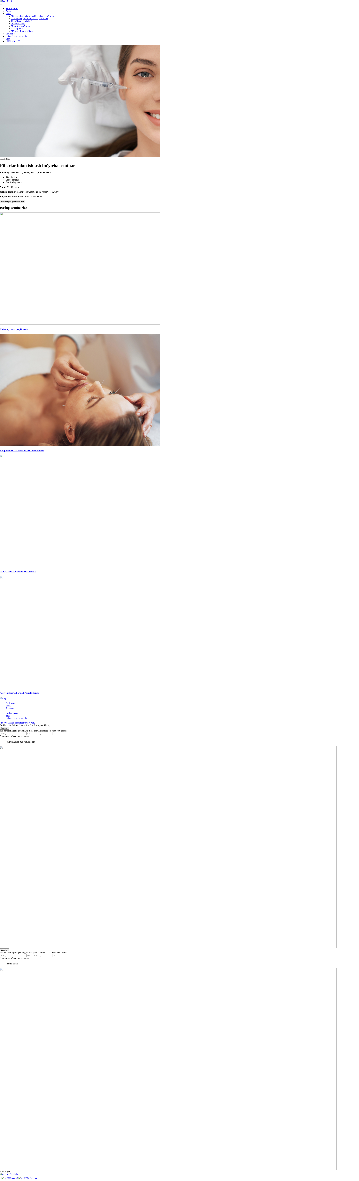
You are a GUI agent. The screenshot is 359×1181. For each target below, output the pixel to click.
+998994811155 (13, 41)
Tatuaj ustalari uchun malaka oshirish (18, 571)
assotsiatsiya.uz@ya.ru (25, 723)
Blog (8, 39)
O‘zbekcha (13, 1174)
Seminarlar (10, 34)
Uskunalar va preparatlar (16, 36)
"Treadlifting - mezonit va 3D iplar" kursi (29, 18)
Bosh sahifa (11, 703)
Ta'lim (8, 13)
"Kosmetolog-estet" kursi (22, 31)
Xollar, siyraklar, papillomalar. (14, 329)
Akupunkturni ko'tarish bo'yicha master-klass (22, 450)
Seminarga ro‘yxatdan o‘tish (12, 202)
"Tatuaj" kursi (17, 28)
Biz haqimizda (12, 8)
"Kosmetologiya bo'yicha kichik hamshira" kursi (32, 16)
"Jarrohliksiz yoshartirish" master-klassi (19, 693)
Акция (9, 11)
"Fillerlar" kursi (18, 23)
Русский (14, 1178)
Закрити (4, 728)
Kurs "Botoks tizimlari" (21, 21)
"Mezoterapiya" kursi (20, 26)
